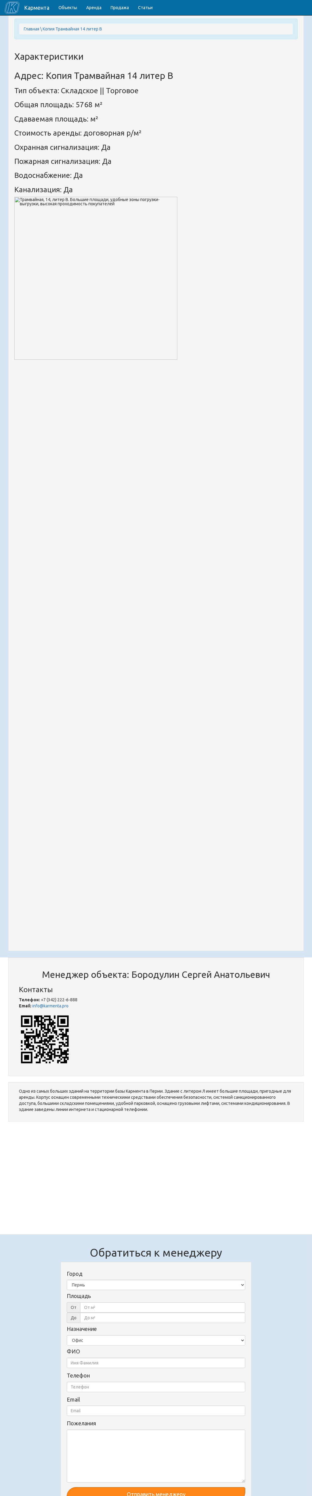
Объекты (67, 7)
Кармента (36, 8)
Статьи (145, 7)
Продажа (120, 7)
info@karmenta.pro (50, 1005)
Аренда (93, 7)
